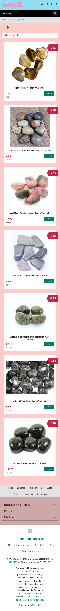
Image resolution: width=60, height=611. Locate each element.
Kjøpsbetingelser (35, 539)
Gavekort (17, 494)
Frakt (21, 539)
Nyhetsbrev (41, 545)
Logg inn (29, 494)
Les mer (36, 596)
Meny (8, 13)
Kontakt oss (42, 494)
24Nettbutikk (36, 605)
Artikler (50, 488)
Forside (5, 20)
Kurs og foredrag (36, 488)
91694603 (13, 562)
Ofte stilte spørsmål (31, 551)
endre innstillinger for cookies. (30, 600)
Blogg (52, 545)
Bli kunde (21, 488)
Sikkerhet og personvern (19, 545)
